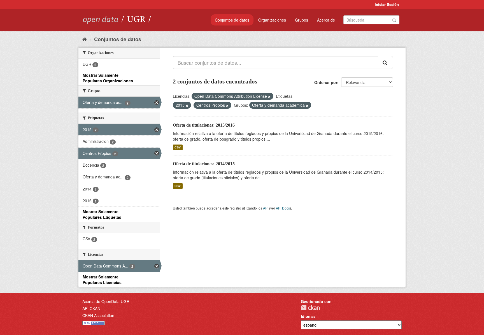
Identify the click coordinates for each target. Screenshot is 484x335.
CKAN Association (98, 315)
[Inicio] (84, 39)
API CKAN (91, 308)
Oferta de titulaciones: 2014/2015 (204, 163)
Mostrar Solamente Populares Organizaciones (108, 77)
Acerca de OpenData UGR (105, 301)
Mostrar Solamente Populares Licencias (102, 279)
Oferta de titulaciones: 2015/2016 (204, 125)
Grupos (301, 20)
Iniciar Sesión (387, 4)
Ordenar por (325, 82)
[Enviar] (394, 19)
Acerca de (326, 20)
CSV (177, 147)
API (265, 208)
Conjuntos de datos (232, 20)
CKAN (310, 308)
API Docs (283, 208)
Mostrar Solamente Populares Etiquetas (102, 214)
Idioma (307, 316)
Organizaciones (272, 20)
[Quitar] (269, 96)
